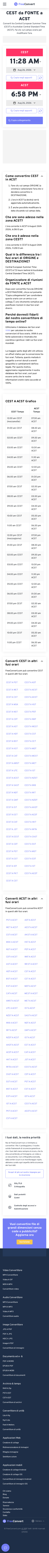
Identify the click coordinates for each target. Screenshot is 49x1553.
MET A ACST (30, 1001)
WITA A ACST (12, 1067)
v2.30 (23, 1529)
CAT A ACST (11, 993)
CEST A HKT (30, 822)
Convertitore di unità (11, 1429)
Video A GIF (8, 1280)
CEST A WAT (30, 719)
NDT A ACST (30, 1023)
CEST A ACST (12, 778)
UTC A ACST (12, 1008)
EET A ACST (30, 1045)
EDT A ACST (11, 1096)
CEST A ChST (30, 836)
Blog (5, 1494)
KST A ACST (12, 986)
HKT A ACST (12, 1059)
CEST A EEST (12, 836)
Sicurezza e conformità (12, 1509)
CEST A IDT (11, 866)
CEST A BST (12, 741)
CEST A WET (12, 690)
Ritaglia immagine (10, 1452)
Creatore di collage (11, 1443)
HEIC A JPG (8, 1339)
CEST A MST (30, 851)
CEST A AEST (30, 690)
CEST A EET (12, 814)
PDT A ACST (30, 949)
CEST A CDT (12, 719)
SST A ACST (11, 1081)
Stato (5, 1515)
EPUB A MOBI (8, 1371)
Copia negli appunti (22, 77)
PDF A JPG (7, 1334)
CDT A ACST (11, 957)
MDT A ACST (30, 986)
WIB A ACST (12, 1023)
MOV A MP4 (7, 1284)
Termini (6, 1506)
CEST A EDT (30, 858)
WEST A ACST (31, 964)
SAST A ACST (30, 1015)
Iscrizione (24, 1242)
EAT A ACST (30, 1052)
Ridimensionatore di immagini (16, 1447)
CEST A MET (30, 763)
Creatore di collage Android (14, 1470)
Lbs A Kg (6, 1415)
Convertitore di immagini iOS (15, 1484)
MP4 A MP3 (7, 1307)
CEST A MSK (12, 704)
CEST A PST (12, 682)
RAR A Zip (7, 1388)
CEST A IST (29, 770)
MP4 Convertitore (10, 1275)
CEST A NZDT (30, 800)
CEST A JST (11, 829)
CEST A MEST (31, 756)
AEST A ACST (30, 927)
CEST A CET (30, 741)
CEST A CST (12, 697)
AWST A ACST (12, 1001)
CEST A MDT (30, 748)
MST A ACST (12, 1089)
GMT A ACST (30, 1030)
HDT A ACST (12, 971)
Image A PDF (8, 1343)
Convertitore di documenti (14, 1375)
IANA (7, 330)
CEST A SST (30, 844)
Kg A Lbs (6, 1420)
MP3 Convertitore (10, 1302)
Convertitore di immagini (13, 1348)
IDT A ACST (29, 1096)
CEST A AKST (30, 697)
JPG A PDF (7, 1329)
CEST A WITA (30, 829)
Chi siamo (7, 1491)
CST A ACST (11, 934)
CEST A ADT (30, 682)
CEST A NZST (30, 778)
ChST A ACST (12, 1074)
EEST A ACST (30, 1067)
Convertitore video (11, 1289)
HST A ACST (30, 942)
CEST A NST (12, 712)
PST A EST (7, 1393)
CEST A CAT (11, 756)
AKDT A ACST (12, 1045)
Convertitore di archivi (12, 1402)
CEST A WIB (30, 785)
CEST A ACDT (30, 814)
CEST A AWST (12, 763)
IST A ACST (29, 1008)
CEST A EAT (11, 822)
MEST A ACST (31, 993)
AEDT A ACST (30, 1111)
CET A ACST (30, 979)
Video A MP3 (8, 1311)
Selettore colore (10, 1457)
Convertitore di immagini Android (17, 1479)
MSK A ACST (12, 942)
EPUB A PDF (8, 1366)
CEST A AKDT (30, 807)
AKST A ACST (30, 934)
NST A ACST (12, 949)
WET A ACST (12, 927)
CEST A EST (12, 858)
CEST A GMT (12, 800)
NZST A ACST (12, 1015)
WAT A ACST (30, 957)
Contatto (6, 1512)
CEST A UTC (12, 770)
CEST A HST (30, 704)
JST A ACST (30, 1059)
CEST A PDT (30, 712)
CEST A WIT (30, 792)
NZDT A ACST (12, 1037)
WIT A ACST (11, 1030)
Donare (6, 1498)
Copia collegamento (20, 120)
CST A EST (7, 1398)
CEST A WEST (31, 726)
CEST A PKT (12, 873)
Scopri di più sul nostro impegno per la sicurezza (24, 1173)
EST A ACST (30, 1089)
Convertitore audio (11, 1316)
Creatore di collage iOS (12, 1474)
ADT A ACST (30, 920)
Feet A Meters (8, 1425)
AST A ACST (12, 964)
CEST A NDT (12, 792)
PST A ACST (11, 920)
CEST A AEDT (30, 873)
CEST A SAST (12, 785)
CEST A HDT (12, 734)
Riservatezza (8, 1502)
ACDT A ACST (12, 1052)
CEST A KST (12, 748)
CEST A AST (12, 726)
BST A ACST (12, 979)
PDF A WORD (8, 1361)
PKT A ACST (12, 1111)
